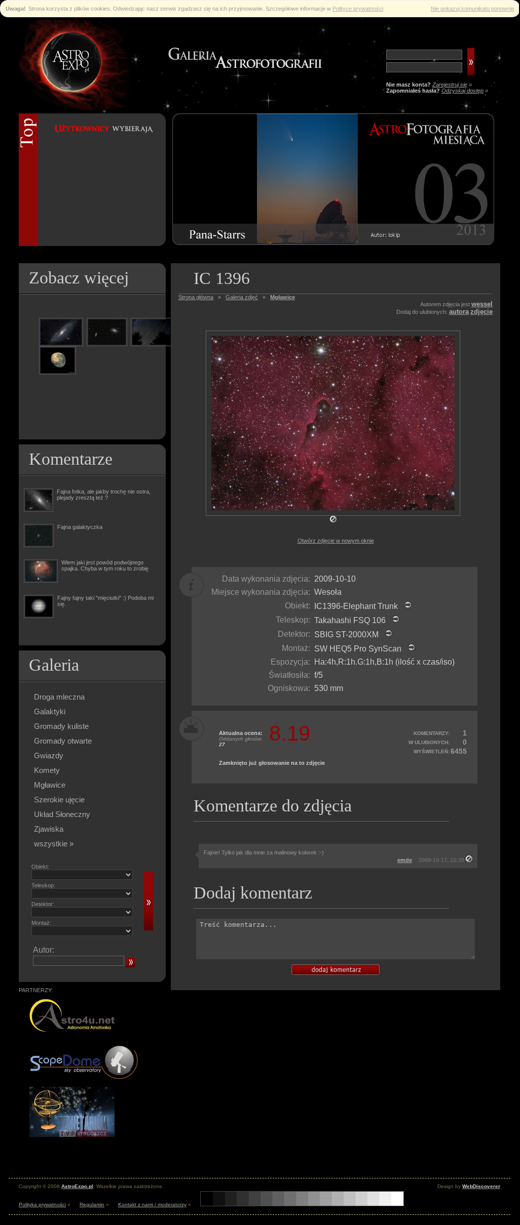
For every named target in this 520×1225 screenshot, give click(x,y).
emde (404, 860)
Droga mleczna (59, 696)
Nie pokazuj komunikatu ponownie (472, 9)
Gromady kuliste (61, 726)
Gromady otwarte (63, 741)
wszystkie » (53, 843)
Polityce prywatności (357, 9)
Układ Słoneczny (62, 814)
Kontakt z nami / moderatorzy (152, 1204)
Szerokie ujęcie (59, 799)
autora (459, 311)
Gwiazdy (48, 755)
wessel (482, 304)
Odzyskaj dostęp (462, 91)
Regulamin (92, 1204)
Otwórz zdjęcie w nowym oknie (336, 541)
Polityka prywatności (42, 1204)
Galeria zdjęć (242, 297)
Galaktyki (49, 711)
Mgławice (49, 785)
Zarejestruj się (449, 84)
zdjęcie (481, 311)
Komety (47, 770)
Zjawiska (48, 829)
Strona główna (195, 297)
